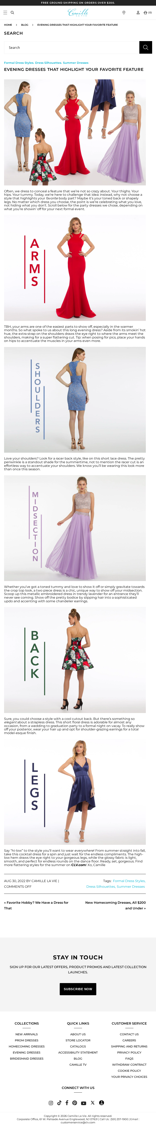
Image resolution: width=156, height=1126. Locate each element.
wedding (38, 726)
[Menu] (5, 12)
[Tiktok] (59, 1104)
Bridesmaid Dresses (26, 1058)
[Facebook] (67, 1104)
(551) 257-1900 (119, 1119)
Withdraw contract (129, 1064)
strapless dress (42, 722)
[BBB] (101, 1104)
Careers (129, 1040)
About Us (78, 1034)
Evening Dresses (26, 1052)
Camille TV (78, 1064)
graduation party (64, 726)
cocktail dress (30, 854)
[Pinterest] (74, 1104)
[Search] (12, 12)
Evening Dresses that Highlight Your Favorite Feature (77, 24)
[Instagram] (51, 1104)
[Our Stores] (123, 12)
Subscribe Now (78, 989)
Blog (24, 24)
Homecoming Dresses (27, 1046)
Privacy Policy (129, 1052)
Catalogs (78, 1046)
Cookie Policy (129, 1071)
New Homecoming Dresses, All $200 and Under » (115, 905)
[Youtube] (83, 1104)
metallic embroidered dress (49, 594)
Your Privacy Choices (129, 1077)
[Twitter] (92, 1104)
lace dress (118, 458)
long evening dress (85, 330)
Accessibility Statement (78, 1052)
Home (8, 24)
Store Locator (78, 1040)
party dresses (91, 205)
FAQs (129, 1058)
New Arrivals (26, 1034)
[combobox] (78, 47)
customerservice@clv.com (78, 1122)
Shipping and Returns (129, 1046)
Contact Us (129, 1034)
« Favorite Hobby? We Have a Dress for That (36, 905)
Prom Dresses (26, 1040)
